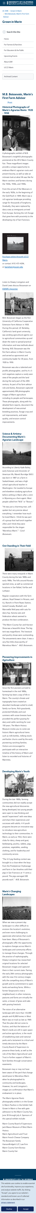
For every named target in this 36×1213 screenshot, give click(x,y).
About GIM (8, 61)
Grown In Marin (16, 11)
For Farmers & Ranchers (13, 44)
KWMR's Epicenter (10, 289)
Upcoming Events (10, 56)
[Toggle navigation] (4, 3)
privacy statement (8, 1202)
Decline (9, 1209)
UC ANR (5, 11)
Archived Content (11, 76)
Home (6, 39)
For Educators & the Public (14, 50)
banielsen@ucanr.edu (14, 267)
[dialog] (18, 1196)
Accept (25, 1209)
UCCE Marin (8, 67)
